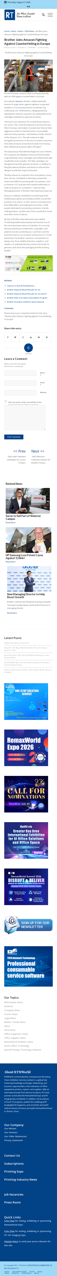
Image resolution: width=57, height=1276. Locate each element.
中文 (28, 6)
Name (42, 374)
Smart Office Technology (16, 1045)
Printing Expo (13, 1171)
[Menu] (49, 15)
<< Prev (19, 451)
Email (42, 383)
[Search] (42, 15)
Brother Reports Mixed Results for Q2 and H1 (27, 293)
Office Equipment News (16, 1033)
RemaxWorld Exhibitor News (18, 1041)
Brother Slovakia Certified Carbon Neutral (25, 302)
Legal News (10, 1018)
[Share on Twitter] (15, 337)
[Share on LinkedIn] (31, 337)
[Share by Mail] (39, 337)
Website (43, 392)
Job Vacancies (13, 1194)
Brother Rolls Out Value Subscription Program (27, 297)
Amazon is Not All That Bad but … (21, 285)
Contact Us (12, 1155)
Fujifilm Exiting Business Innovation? (17, 643)
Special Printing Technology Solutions (22, 1049)
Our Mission (10, 1128)
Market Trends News (15, 1022)
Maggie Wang (11, 1241)
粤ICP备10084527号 (11, 1268)
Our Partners (11, 1132)
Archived (8, 1006)
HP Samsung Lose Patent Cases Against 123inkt (24, 557)
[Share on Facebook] (7, 337)
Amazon (19, 101)
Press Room (12, 1202)
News (13, 31)
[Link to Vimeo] (47, 337)
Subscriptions (14, 1164)
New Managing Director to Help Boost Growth (26, 596)
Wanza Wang (44, 47)
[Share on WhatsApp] (23, 337)
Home (7, 31)
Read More (10, 522)
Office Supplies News (15, 1037)
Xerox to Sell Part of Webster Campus (23, 517)
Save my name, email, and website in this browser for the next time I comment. (25, 403)
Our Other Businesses (15, 1136)
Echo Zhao (9, 1220)
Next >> (37, 451)
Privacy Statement (13, 1140)
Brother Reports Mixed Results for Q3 (23, 289)
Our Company (14, 1125)
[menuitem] (42, 15)
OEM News (29, 31)
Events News (11, 1014)
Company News (12, 1010)
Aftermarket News (13, 1002)
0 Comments (21, 47)
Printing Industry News (20, 1179)
